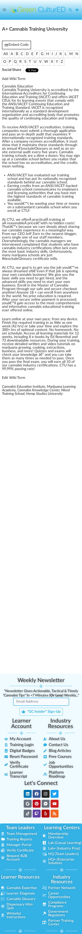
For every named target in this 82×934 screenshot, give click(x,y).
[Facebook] (37, 794)
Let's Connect (41, 783)
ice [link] (33, 223)
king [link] (41, 347)
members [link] (55, 237)
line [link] (38, 299)
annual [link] (12, 148)
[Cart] (77, 10)
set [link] (4, 333)
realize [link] (63, 159)
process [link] (66, 299)
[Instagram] (46, 794)
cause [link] (27, 227)
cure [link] (58, 289)
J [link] (26, 234)
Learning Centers (62, 827)
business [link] (9, 285)
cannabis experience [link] (24, 230)
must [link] (24, 131)
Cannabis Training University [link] (24, 90)
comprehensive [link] (68, 303)
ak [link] (32, 326)
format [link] (17, 307)
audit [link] (40, 134)
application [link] (67, 131)
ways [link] (9, 271)
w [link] (68, 100)
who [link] (66, 244)
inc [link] (16, 337)
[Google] (28, 804)
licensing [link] (21, 193)
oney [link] (75, 204)
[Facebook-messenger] (46, 804)
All (5, 54)
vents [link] (41, 100)
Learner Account (21, 723)
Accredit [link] (30, 93)
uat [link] (43, 175)
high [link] (17, 196)
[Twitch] (37, 814)
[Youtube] (55, 804)
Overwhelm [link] (11, 241)
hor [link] (47, 131)
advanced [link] (9, 282)
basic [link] (21, 251)
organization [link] (11, 115)
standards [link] (64, 138)
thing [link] (20, 166)
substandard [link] (25, 207)
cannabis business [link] (32, 275)
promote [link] (71, 115)
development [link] (58, 111)
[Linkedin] (28, 794)
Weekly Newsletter (41, 680)
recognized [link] (54, 108)
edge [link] (34, 355)
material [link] (60, 333)
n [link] (4, 93)
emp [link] (65, 189)
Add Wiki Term (13, 79)
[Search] (71, 10)
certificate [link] (41, 259)
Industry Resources (60, 723)
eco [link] (30, 138)
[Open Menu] (4, 9)
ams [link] (61, 351)
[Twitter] (55, 794)
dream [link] (19, 271)
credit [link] (38, 115)
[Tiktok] (28, 814)
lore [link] (68, 326)
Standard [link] (22, 108)
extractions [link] (55, 347)
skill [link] (43, 251)
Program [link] (9, 289)
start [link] (50, 282)
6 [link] (5, 259)
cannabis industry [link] (22, 365)
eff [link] (29, 234)
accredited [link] (59, 90)
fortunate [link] (61, 251)
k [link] (67, 248)
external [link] (15, 152)
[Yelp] (46, 814)
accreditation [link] (50, 127)
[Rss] (55, 814)
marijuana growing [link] (16, 347)
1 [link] (21, 148)
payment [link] (49, 299)
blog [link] (67, 234)
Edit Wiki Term (13, 378)
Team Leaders (20, 827)
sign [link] (77, 156)
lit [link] (15, 118)
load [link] (19, 340)
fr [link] (33, 186)
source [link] (38, 340)
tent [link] (44, 330)
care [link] (41, 227)
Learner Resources (20, 877)
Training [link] (31, 97)
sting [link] (43, 204)
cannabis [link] (42, 241)
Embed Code (18, 45)
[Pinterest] (37, 804)
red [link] (51, 141)
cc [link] (47, 141)
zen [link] (55, 156)
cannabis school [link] (26, 159)
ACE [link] (44, 97)
